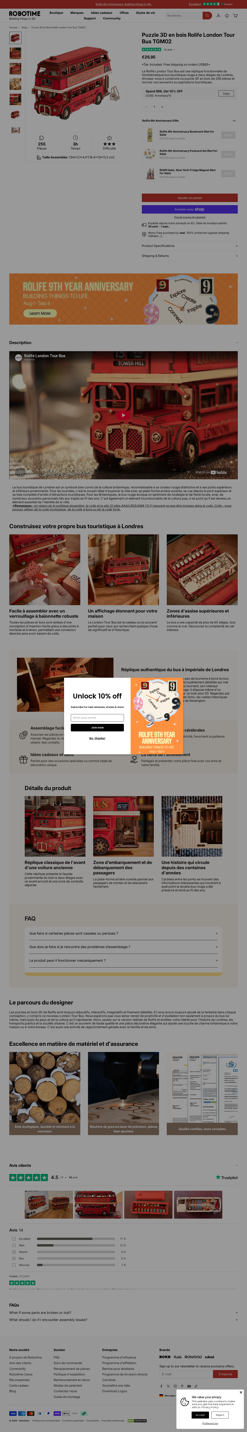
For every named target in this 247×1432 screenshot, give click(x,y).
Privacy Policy (210, 1407)
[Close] (241, 1392)
